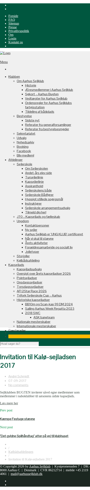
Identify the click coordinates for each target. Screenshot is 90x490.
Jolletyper (32, 251)
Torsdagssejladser (30, 286)
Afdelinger (15, 160)
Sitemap (13, 23)
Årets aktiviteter (36, 243)
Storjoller (23, 256)
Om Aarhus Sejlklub (30, 81)
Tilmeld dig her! (35, 212)
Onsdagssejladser (29, 282)
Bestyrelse (24, 116)
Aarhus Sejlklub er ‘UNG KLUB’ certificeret (54, 234)
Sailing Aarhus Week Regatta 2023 (49, 308)
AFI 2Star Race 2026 (32, 291)
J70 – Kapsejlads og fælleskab (38, 216)
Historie (30, 85)
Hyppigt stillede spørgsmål (44, 199)
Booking (22, 146)
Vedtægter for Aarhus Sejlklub (46, 98)
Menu (4, 62)
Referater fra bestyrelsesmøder (47, 129)
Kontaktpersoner (37, 225)
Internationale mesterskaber (36, 326)
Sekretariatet (26, 133)
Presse (12, 27)
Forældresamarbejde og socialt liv (49, 247)
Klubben (14, 76)
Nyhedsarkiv (25, 142)
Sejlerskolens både (38, 190)
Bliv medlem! (25, 155)
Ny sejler (31, 230)
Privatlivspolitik (18, 31)
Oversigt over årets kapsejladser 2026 (44, 273)
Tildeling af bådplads (39, 111)
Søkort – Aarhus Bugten (42, 94)
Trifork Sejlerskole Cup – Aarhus (39, 295)
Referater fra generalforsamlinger (48, 125)
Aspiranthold (34, 186)
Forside (13, 16)
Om (10, 34)
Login (12, 38)
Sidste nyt (32, 120)
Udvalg (21, 138)
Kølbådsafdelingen (20, 452)
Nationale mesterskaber (33, 322)
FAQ (11, 19)
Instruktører (33, 203)
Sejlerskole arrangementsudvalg (47, 208)
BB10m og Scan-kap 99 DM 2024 (49, 304)
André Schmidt (18, 376)
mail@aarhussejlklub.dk (26, 474)
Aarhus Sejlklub (39, 466)
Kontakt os (15, 42)
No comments (18, 385)
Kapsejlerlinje (34, 181)
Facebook (24, 151)
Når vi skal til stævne (39, 238)
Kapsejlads (16, 265)
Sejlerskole (24, 164)
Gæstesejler (17, 330)
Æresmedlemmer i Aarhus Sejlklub (49, 90)
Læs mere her (9, 403)
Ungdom (23, 221)
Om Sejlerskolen (36, 168)
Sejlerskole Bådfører (39, 195)
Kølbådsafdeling (28, 260)
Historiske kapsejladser (33, 300)
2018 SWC (32, 313)
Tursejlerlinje (34, 177)
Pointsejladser (27, 278)
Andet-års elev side (38, 173)
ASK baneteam (44, 317)
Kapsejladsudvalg (29, 269)
